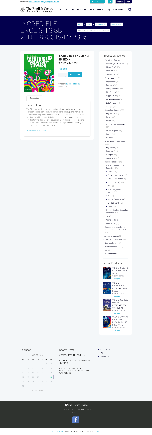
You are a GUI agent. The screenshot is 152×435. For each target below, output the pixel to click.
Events (100, 10)
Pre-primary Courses (112, 60)
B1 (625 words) (114, 203)
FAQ (108, 10)
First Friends (111, 92)
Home (60, 10)
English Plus (110, 114)
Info (92, 10)
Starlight (109, 106)
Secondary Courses (112, 110)
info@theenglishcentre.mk (50, 2)
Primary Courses (101, 24)
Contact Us (118, 10)
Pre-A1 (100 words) (115, 175)
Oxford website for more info (37, 131)
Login (128, 1)
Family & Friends (112, 89)
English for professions (113, 239)
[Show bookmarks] (110, 1)
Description (34, 98)
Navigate (109, 155)
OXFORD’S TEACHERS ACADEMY (72, 355)
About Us (70, 10)
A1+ (109, 186)
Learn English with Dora (115, 64)
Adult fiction (111, 223)
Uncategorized (110, 254)
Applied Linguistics (111, 236)
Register (120, 1)
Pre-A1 (110, 172)
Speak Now (110, 158)
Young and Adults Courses (114, 141)
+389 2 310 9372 (34, 2)
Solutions (109, 138)
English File (110, 148)
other (110, 206)
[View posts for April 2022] (23, 390)
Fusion (108, 117)
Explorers (110, 85)
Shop (88, 24)
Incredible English (117, 24)
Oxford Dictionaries (111, 247)
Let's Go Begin (111, 103)
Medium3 (96, 431)
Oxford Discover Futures (115, 124)
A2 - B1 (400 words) (116, 199)
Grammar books (110, 243)
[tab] (34, 98)
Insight (108, 121)
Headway (110, 151)
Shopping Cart (105, 349)
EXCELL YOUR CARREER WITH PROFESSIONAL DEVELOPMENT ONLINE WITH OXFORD (75, 370)
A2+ (109, 196)
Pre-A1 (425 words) (115, 179)
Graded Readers (110, 162)
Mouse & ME (111, 67)
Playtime (109, 71)
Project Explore (112, 131)
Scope (108, 134)
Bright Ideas (111, 81)
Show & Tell (110, 74)
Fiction (107, 216)
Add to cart (75, 74)
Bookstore (82, 10)
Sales (106, 250)
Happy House (111, 96)
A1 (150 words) (114, 182)
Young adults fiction (114, 220)
